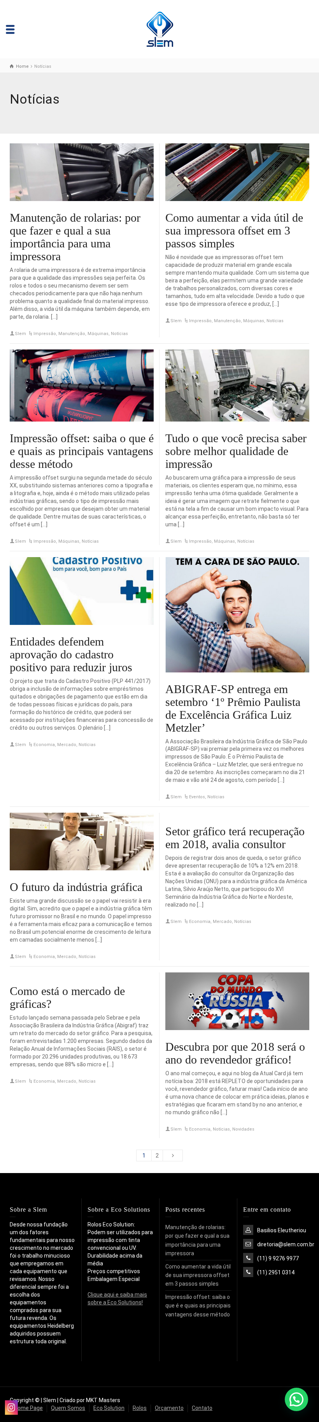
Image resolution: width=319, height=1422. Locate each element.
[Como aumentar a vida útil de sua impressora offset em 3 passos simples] (237, 172)
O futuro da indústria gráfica (76, 886)
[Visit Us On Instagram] (11, 1407)
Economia (44, 744)
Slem (20, 333)
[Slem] (159, 29)
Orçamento (169, 1408)
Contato (202, 1408)
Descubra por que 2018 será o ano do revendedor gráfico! (235, 1053)
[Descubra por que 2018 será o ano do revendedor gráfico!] (237, 1001)
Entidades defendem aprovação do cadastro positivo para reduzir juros (71, 654)
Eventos (197, 796)
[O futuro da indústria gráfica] (82, 841)
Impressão (44, 333)
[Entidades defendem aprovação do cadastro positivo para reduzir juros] (82, 591)
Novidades (243, 1129)
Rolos (140, 1408)
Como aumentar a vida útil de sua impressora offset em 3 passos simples (234, 230)
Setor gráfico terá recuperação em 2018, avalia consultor (235, 837)
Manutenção (71, 333)
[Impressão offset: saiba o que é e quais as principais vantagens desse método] (82, 385)
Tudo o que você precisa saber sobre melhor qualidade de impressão (236, 451)
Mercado (66, 744)
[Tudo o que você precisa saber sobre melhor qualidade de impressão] (237, 385)
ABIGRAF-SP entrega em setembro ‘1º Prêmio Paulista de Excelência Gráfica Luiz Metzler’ (232, 708)
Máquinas (98, 333)
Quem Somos (68, 1408)
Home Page (28, 1408)
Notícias (119, 333)
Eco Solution (108, 1408)
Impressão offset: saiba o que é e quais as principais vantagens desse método (82, 451)
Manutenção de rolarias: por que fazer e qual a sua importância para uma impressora (75, 237)
